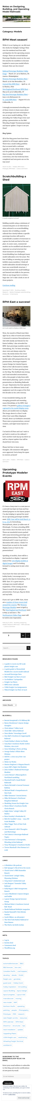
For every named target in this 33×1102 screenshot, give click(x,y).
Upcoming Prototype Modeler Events (15, 472)
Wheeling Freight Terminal (13, 1041)
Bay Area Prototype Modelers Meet (15, 94)
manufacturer (8, 998)
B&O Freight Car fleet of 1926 (15, 677)
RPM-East (11, 519)
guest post (7, 983)
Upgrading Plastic (9, 1033)
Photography (24, 1010)
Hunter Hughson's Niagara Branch (17, 764)
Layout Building (9, 991)
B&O (21, 963)
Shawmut (7, 1026)
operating (20, 1006)
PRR (14, 1014)
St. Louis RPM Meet (10, 100)
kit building (22, 987)
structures (6, 294)
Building (17, 290)
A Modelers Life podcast (13, 865)
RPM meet (21, 166)
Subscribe (8, 1083)
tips (23, 1026)
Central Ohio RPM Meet (11, 84)
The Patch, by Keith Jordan (14, 925)
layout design (22, 991)
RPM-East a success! (16, 301)
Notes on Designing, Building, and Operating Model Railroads (16, 9)
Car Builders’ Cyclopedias (13, 679)
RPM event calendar (11, 685)
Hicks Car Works (10, 762)
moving (18, 998)
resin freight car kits (10, 1018)
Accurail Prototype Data (13, 674)
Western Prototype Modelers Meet (15, 79)
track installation (9, 1030)
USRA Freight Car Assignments (15, 687)
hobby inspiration (9, 987)
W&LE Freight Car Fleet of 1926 (15, 690)
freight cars (7, 979)
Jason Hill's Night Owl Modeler (15, 767)
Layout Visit (21, 995)
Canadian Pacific (9, 971)
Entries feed (8, 943)
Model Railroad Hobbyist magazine (17, 909)
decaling (6, 975)
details (12, 292)
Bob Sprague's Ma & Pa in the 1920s (17, 868)
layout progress (9, 995)
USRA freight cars (9, 1037)
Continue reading (9, 285)
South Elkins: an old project (14, 917)
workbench (7, 1045)
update (20, 1030)
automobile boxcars (10, 963)
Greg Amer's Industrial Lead (14, 881)
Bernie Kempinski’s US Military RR (17, 720)
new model (7, 1002)
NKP (15, 1002)
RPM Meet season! (15, 39)
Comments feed (10, 945)
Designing (23, 622)
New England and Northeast (16, 610)
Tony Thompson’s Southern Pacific (17, 845)
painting (6, 1010)
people (14, 1010)
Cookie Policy (11, 1094)
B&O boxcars (8, 967)
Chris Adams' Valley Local (13, 728)
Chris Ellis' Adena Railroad (13, 731)
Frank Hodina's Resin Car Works (16, 741)
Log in (6, 940)
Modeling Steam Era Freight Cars (16, 803)
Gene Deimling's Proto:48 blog (15, 749)
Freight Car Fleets (10, 682)
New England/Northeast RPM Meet (15, 89)
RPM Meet (12, 168)
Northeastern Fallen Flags (12, 615)
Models (15, 166)
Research (5, 292)
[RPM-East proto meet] (17, 491)
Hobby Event (18, 983)
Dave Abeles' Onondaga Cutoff (15, 733)
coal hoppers (22, 971)
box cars (18, 967)
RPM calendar (25, 624)
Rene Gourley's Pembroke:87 (14, 816)
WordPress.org (9, 948)
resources (23, 1018)
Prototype (5, 168)
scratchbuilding (25, 292)
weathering (22, 1037)
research (21, 1014)
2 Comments (14, 294)
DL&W (21, 975)
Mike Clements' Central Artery (15, 795)
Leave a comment (22, 168)
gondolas (17, 979)
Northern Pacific (9, 1006)
